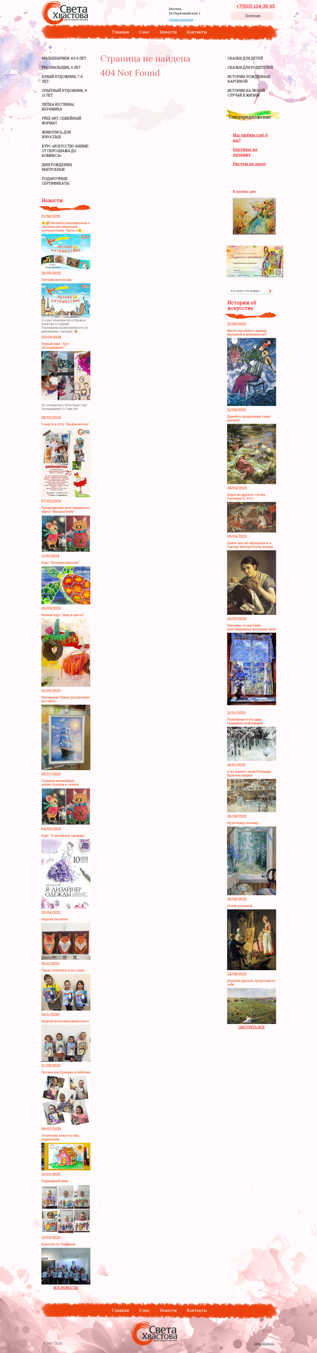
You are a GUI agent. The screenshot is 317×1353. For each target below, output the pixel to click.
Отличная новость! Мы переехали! (60, 1137)
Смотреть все (251, 1027)
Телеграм (253, 15)
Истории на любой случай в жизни (246, 93)
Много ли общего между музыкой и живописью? (247, 332)
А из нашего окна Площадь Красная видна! (249, 773)
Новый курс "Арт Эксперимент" (55, 345)
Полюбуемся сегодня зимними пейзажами (245, 721)
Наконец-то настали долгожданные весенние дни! (251, 627)
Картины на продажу (245, 152)
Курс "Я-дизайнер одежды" (63, 835)
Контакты (197, 31)
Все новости (65, 1287)
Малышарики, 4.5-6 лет (64, 58)
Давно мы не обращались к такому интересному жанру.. (250, 545)
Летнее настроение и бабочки (65, 1072)
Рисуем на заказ (249, 163)
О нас (144, 31)
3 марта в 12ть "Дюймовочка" (65, 424)
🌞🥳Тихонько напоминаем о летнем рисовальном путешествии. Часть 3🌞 (65, 226)
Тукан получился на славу (62, 970)
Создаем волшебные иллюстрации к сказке (60, 782)
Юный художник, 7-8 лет (62, 79)
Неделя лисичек (54, 919)
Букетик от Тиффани (58, 1244)
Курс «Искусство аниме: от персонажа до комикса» (65, 151)
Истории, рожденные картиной (249, 79)
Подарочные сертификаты (55, 181)
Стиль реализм (239, 906)
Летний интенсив (56, 280)
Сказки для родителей (250, 67)
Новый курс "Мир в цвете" (62, 615)
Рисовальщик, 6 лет (61, 67)
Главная (120, 31)
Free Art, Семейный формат (61, 120)
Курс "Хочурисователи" (60, 562)
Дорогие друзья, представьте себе (251, 982)
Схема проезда (181, 19)
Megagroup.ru (264, 1343)
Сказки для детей (245, 58)
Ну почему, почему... (244, 823)
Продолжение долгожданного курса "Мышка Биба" (65, 509)
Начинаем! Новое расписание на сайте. (65, 699)
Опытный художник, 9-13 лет (65, 93)
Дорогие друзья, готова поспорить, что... (246, 496)
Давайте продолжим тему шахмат (248, 418)
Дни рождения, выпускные (57, 167)
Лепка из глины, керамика (58, 106)
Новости (168, 31)
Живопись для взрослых (56, 134)
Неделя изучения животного (65, 1021)
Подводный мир (54, 1181)
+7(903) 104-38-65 (255, 6)
